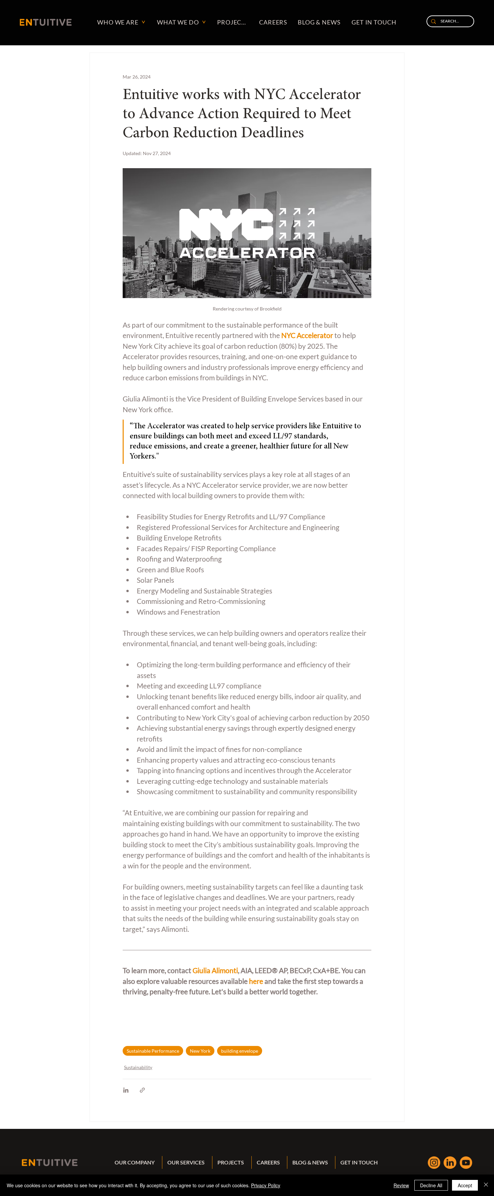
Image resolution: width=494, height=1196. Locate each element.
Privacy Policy (265, 1185)
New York (200, 1051)
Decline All (431, 1185)
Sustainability (138, 1067)
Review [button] (401, 1185)
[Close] (486, 1185)
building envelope (239, 1051)
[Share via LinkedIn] (126, 1090)
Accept (465, 1185)
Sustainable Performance (153, 1051)
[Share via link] (142, 1090)
